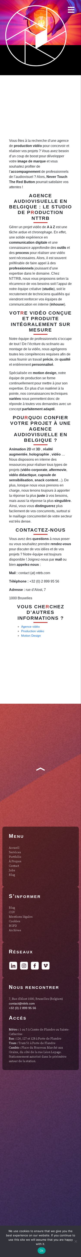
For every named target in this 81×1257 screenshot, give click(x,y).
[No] (75, 1241)
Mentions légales (21, 917)
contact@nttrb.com (22, 1003)
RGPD (13, 926)
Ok (42, 1250)
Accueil (14, 848)
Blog (12, 875)
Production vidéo (32, 631)
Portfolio (15, 857)
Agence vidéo (30, 626)
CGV (12, 912)
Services (15, 852)
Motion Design (31, 635)
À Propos (15, 861)
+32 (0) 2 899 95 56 (22, 1008)
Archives (15, 930)
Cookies (14, 921)
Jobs (12, 870)
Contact (14, 866)
